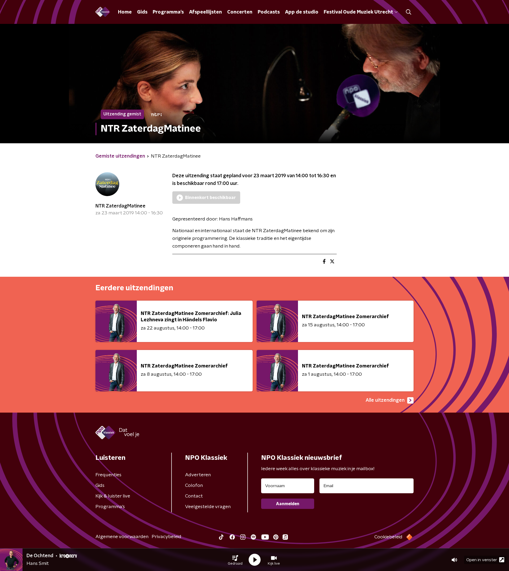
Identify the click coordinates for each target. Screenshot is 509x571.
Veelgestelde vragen (208, 506)
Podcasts (269, 12)
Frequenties (108, 475)
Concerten (239, 12)
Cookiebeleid (388, 537)
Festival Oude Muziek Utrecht (358, 12)
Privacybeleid (166, 536)
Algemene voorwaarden (121, 536)
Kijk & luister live (112, 496)
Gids (142, 12)
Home (125, 12)
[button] (235, 559)
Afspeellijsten (205, 12)
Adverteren (198, 475)
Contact (194, 496)
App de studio (301, 12)
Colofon (194, 485)
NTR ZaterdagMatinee (120, 206)
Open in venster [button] (481, 560)
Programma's (168, 12)
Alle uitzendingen (385, 400)
